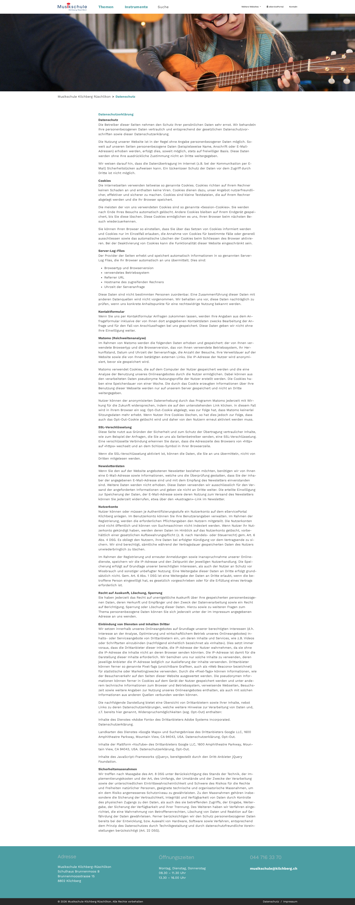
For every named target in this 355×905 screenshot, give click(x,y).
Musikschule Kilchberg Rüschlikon (84, 96)
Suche (163, 7)
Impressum (290, 901)
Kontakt (293, 7)
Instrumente (136, 7)
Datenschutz (271, 901)
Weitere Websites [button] (250, 7)
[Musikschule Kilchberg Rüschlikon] (76, 7)
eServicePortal (276, 7)
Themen (105, 7)
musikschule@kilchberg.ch (273, 868)
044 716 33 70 (265, 857)
